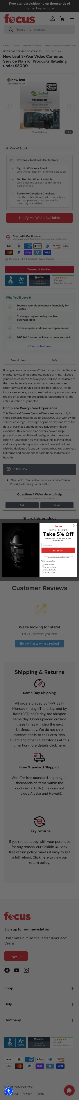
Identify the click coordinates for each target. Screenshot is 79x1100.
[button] (8, 1091)
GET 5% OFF (58, 551)
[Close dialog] (74, 525)
